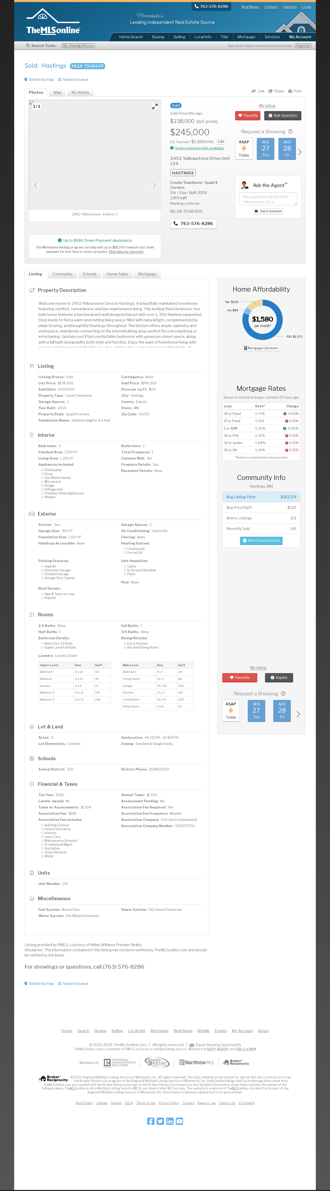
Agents (116, 1103)
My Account (242, 1031)
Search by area (75, 79)
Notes (80, 92)
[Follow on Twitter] (160, 1123)
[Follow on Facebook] (150, 1123)
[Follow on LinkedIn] (170, 1123)
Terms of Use (145, 1103)
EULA (129, 1103)
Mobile (203, 1031)
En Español (246, 1103)
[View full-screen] (154, 106)
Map (57, 92)
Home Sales (117, 274)
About (263, 1031)
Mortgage (246, 37)
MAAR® (222, 1049)
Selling (179, 37)
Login (306, 7)
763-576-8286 (196, 223)
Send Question (270, 211)
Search (83, 1031)
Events (220, 1031)
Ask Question (285, 115)
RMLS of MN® (246, 1049)
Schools (90, 274)
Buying (158, 37)
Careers (290, 7)
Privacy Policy (169, 1103)
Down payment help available (199, 148)
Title (224, 37)
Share (279, 91)
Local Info (202, 37)
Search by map (41, 79)
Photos (36, 92)
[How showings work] (290, 132)
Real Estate (84, 1103)
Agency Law (206, 1103)
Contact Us (227, 1103)
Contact (271, 7)
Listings (102, 1103)
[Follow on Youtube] (179, 1123)
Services (272, 37)
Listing (36, 274)
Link (261, 91)
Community (63, 274)
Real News (250, 7)
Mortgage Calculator (262, 348)
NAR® (211, 1049)
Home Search (131, 37)
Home (66, 1031)
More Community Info (264, 540)
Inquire (281, 677)
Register (303, 46)
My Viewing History (78, 46)
